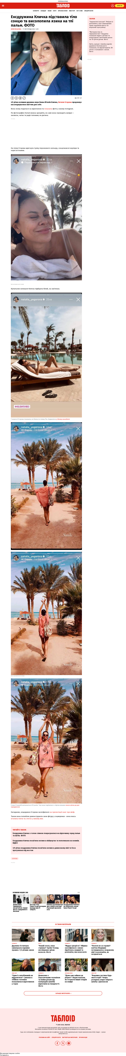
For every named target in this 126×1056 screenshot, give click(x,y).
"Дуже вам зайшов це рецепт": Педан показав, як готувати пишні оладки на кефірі (76, 978)
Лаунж (92, 19)
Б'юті (54, 11)
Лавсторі (72, 11)
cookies (17, 1053)
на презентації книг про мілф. (62, 812)
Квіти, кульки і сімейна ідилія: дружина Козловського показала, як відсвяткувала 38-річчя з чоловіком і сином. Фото (101, 48)
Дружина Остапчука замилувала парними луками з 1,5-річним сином (23, 948)
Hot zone (79, 11)
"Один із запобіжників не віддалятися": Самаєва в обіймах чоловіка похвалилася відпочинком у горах (23, 979)
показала (48, 109)
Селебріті (36, 11)
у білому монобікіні (63, 419)
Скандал (43, 11)
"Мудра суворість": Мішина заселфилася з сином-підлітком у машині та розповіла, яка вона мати (76, 949)
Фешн (49, 11)
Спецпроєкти (88, 11)
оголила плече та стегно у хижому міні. (27, 819)
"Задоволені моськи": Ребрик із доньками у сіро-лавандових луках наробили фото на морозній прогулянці (101, 24)
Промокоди (83, 1037)
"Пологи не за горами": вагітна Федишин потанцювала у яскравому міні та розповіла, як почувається (102, 950)
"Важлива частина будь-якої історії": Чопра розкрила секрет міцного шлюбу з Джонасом (102, 978)
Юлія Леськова (16, 29)
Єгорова (14, 858)
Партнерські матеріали (69, 1037)
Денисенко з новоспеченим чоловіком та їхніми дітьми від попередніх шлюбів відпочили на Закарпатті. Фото (49, 980)
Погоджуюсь (4, 1055)
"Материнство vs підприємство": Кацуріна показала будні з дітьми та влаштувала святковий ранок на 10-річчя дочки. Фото (100, 35)
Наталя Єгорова (65, 102)
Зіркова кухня (62, 11)
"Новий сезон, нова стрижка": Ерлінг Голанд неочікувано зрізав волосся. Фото (48, 949)
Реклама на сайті (44, 1037)
